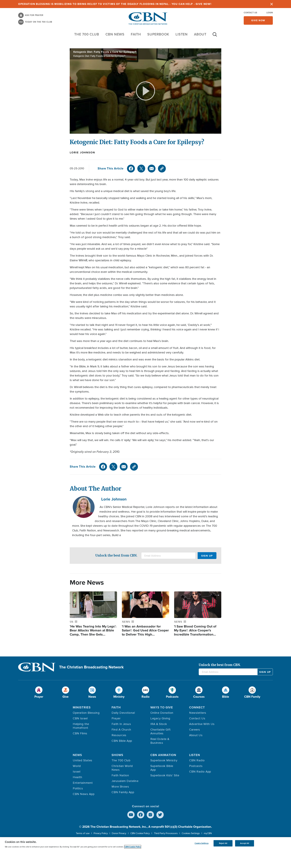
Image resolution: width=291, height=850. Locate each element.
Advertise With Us (202, 724)
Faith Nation (120, 775)
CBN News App (83, 794)
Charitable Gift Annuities (160, 731)
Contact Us (250, 12)
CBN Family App (123, 792)
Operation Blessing (86, 713)
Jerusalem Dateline (125, 781)
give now (258, 20)
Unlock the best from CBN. (116, 555)
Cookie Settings (202, 843)
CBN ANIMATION (163, 755)
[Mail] (152, 168)
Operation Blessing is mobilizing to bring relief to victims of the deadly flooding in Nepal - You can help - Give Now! (114, 4)
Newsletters (197, 713)
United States (82, 760)
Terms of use (83, 833)
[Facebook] (131, 168)
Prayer (116, 718)
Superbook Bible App (161, 768)
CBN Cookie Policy (140, 833)
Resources (119, 735)
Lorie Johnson (82, 152)
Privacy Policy (101, 833)
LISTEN (182, 34)
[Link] (162, 168)
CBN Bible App (122, 741)
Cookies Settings (191, 833)
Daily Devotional (123, 713)
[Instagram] (150, 814)
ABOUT (200, 34)
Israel (76, 771)
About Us (195, 735)
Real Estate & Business (159, 741)
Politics (78, 788)
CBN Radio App (200, 771)
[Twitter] (141, 168)
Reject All (223, 843)
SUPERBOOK (158, 34)
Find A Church (121, 729)
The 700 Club (86, 34)
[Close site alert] (271, 4)
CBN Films (80, 733)
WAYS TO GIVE (161, 707)
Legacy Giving (160, 718)
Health (77, 777)
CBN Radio (197, 760)
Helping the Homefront (81, 726)
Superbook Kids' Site (164, 775)
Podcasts (195, 766)
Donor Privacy (119, 833)
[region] (145, 843)
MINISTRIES (82, 707)
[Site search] (215, 36)
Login (269, 12)
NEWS (77, 755)
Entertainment (83, 783)
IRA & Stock (158, 724)
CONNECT (197, 707)
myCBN (208, 833)
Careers (194, 729)
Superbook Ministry (163, 760)
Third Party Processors (166, 833)
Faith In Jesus (121, 724)
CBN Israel (80, 718)
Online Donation (161, 713)
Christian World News (122, 768)
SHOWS (117, 755)
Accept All (244, 843)
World (77, 766)
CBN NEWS (114, 34)
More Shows (120, 786)
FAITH (136, 34)
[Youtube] (131, 814)
